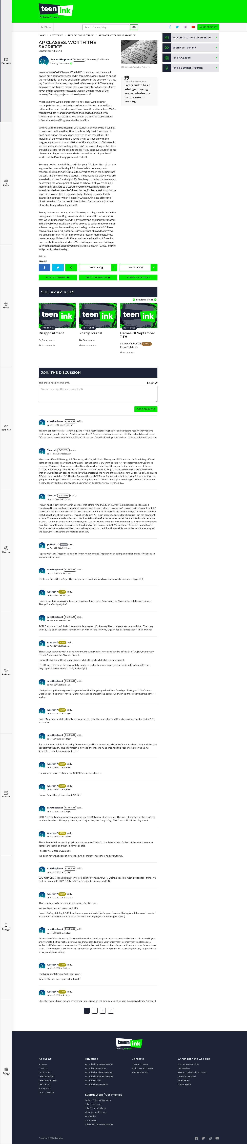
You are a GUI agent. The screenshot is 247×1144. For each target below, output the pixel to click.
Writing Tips (90, 1116)
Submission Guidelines (95, 1108)
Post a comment (56, 277)
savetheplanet (63, 59)
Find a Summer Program (188, 67)
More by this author (60, 63)
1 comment (128, 352)
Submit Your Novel (93, 1104)
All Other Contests (140, 1072)
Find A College (182, 57)
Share (43, 261)
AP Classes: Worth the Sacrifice (117, 35)
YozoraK (52, 449)
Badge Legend (184, 1084)
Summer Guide (6, 930)
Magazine (6, 63)
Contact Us (44, 1068)
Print (43, 256)
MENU (45, 27)
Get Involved (90, 1120)
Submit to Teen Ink (184, 47)
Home (42, 35)
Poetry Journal (90, 333)
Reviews (6, 552)
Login (151, 383)
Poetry (6, 185)
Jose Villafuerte (132, 343)
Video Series (183, 1080)
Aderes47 (52, 591)
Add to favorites (97, 277)
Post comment (146, 409)
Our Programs (45, 1072)
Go (134, 27)
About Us (43, 1064)
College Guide (6, 1074)
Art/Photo (6, 674)
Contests (6, 797)
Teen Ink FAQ (45, 1084)
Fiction (6, 308)
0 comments (48, 345)
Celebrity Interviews (48, 1080)
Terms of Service (46, 1092)
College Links (184, 1068)
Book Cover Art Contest (142, 1068)
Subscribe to (192, 37)
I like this (101, 267)
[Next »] (111, 1011)
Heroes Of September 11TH (137, 335)
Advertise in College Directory (98, 1072)
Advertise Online (92, 1080)
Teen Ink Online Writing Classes (192, 1072)
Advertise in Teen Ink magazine (99, 1064)
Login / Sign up (208, 27)
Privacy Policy (45, 1088)
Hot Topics (56, 35)
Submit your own (138, 277)
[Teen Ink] (59, 10)
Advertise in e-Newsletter (96, 1084)
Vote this (141, 267)
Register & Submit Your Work (98, 1100)
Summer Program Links (188, 1064)
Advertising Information (96, 1068)
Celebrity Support (46, 1076)
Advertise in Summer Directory (99, 1076)
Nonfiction (6, 430)
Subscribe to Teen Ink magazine (99, 1124)
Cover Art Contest (140, 1064)
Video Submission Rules (96, 1112)
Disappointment (51, 333)
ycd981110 (53, 544)
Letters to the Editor (80, 35)
